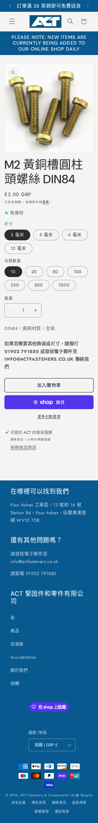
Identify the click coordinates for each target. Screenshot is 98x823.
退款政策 (79, 802)
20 (34, 272)
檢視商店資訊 (23, 448)
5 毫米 (46, 235)
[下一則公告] (88, 6)
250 (15, 285)
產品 (14, 631)
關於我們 (19, 670)
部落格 (17, 644)
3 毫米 (17, 235)
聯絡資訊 (59, 802)
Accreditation (23, 657)
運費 (45, 202)
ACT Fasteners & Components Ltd (47, 795)
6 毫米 (75, 235)
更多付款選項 (49, 416)
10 (13, 272)
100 (78, 272)
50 (55, 272)
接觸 (14, 683)
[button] (12, 21)
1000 (64, 285)
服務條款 (41, 811)
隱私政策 (39, 802)
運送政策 (62, 811)
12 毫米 (18, 248)
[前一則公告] (10, 6)
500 (38, 285)
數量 (8, 298)
